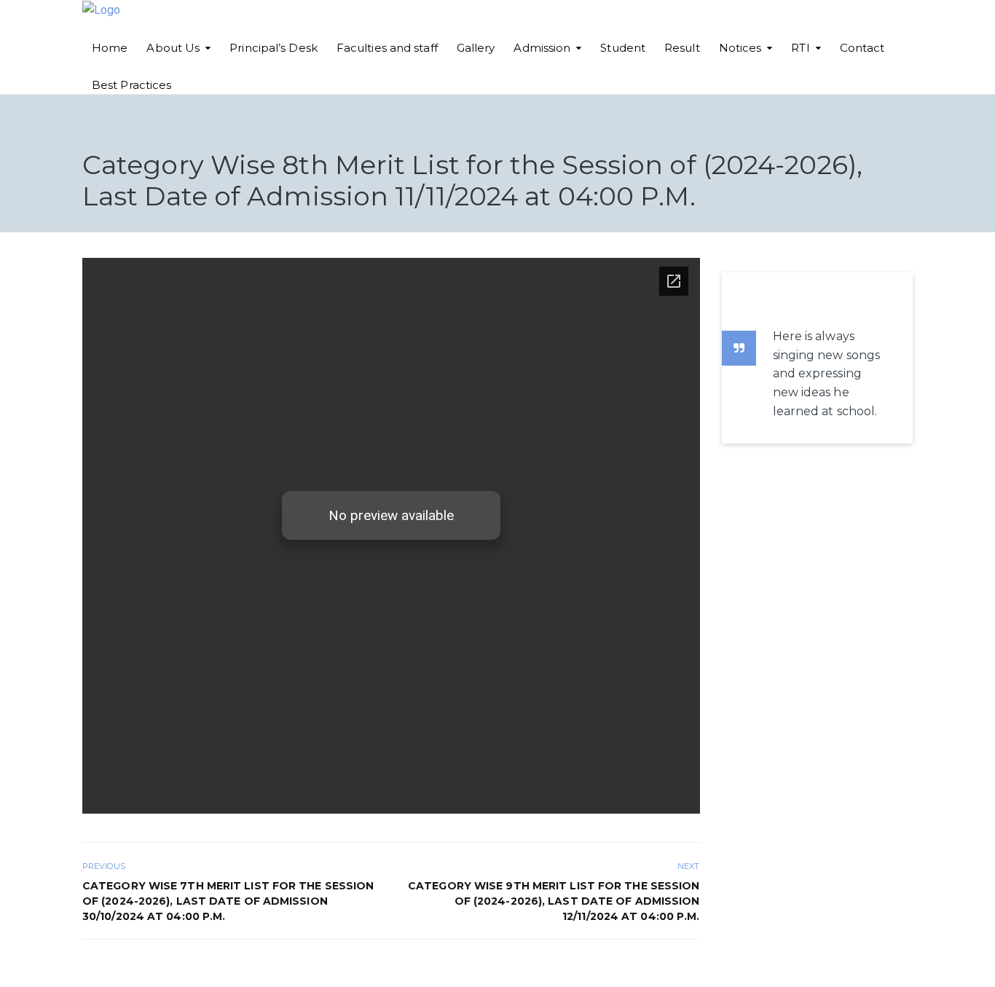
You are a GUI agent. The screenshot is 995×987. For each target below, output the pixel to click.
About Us (173, 48)
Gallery (476, 48)
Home (109, 48)
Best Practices (131, 85)
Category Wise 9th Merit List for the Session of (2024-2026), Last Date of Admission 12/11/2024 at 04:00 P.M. (553, 901)
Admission (542, 48)
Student (622, 48)
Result (682, 48)
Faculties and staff (387, 48)
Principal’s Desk (273, 48)
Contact (862, 48)
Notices (740, 48)
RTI (800, 48)
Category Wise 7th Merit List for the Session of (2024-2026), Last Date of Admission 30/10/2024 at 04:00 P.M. (228, 901)
